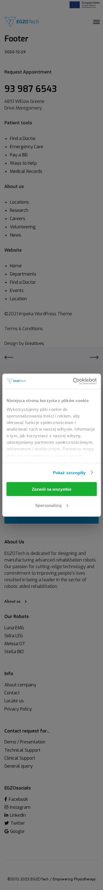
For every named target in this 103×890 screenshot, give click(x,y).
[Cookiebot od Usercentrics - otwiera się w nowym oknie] (73, 381)
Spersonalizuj (48, 505)
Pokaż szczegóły (69, 472)
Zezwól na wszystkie (51, 489)
